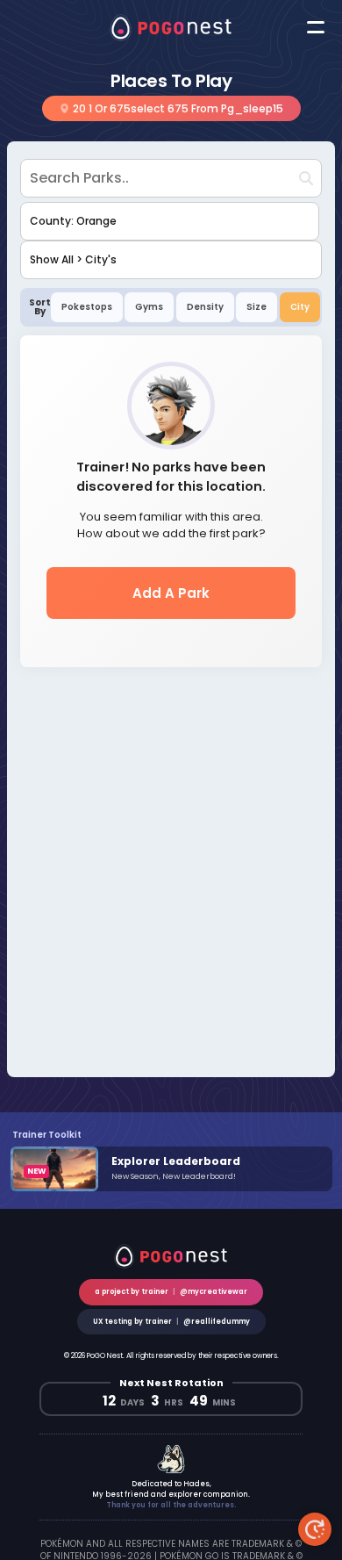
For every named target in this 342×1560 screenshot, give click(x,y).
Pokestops (86, 306)
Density (205, 306)
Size (256, 306)
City (300, 306)
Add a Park (171, 592)
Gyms (149, 306)
